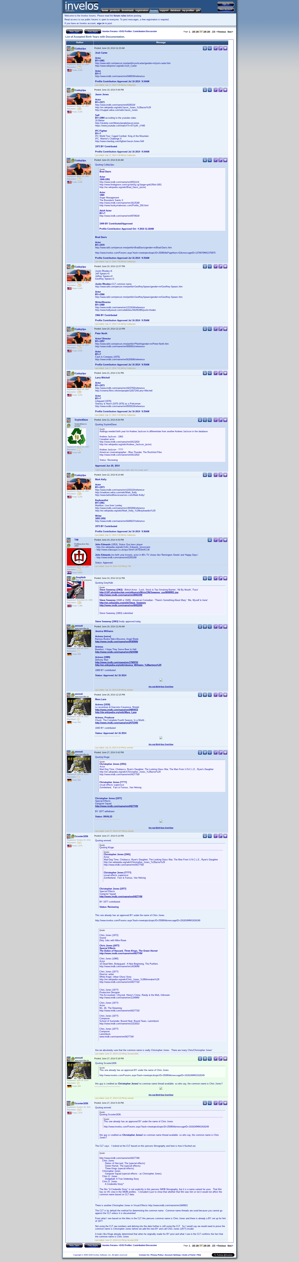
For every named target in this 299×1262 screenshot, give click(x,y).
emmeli (79, 625)
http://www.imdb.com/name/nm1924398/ (116, 652)
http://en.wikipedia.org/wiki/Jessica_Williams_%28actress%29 (128, 665)
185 (193, 32)
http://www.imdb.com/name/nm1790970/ (116, 662)
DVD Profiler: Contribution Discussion (138, 31)
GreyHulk (81, 577)
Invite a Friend (188, 1255)
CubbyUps (80, 48)
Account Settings (173, 1255)
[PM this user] (205, 49)
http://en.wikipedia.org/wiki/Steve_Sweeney (122, 602)
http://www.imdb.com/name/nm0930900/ (116, 641)
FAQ (199, 1255)
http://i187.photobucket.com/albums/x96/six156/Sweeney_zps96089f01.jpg (138, 592)
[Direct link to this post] (220, 49)
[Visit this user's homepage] (205, 628)
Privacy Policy (157, 1255)
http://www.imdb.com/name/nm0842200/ (120, 605)
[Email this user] (205, 421)
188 (204, 32)
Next (230, 32)
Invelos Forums (110, 31)
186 (197, 32)
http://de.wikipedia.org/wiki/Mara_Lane (116, 712)
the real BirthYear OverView (161, 687)
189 (208, 32)
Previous (222, 32)
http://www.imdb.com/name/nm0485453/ (116, 709)
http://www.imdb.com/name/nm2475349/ (116, 722)
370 (213, 32)
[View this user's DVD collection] (209, 49)
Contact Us (144, 1255)
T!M (76, 539)
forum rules (120, 15)
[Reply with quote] (225, 49)
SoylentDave (81, 419)
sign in (100, 23)
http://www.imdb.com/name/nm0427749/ (116, 806)
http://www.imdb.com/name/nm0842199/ (120, 595)
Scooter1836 (81, 836)
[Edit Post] (215, 49)
